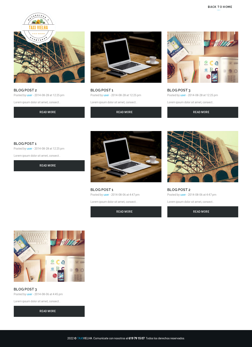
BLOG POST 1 (102, 90)
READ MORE (48, 112)
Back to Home (219, 6)
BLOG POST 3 (178, 90)
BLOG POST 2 (25, 90)
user (29, 95)
